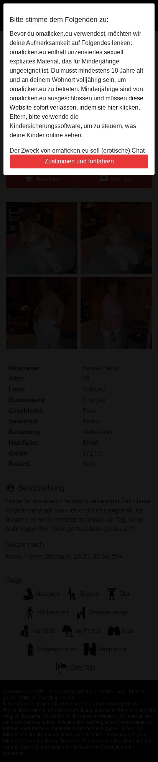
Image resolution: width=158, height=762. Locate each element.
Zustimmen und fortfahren (79, 161)
